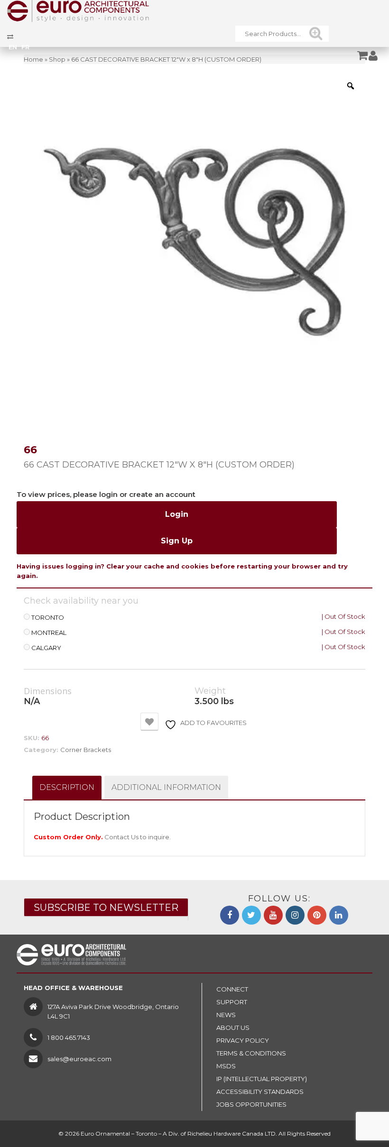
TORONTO (47, 617)
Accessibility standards (260, 1091)
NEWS (226, 1015)
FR (25, 47)
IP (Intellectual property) (261, 1079)
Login (176, 514)
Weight (210, 691)
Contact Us (121, 837)
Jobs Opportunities (251, 1104)
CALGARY (46, 647)
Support (231, 1002)
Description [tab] (66, 787)
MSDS (226, 1066)
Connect (232, 989)
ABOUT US (233, 1027)
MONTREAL (48, 632)
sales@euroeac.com (79, 1059)
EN (13, 47)
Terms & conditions (251, 1053)
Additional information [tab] (166, 787)
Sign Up (177, 540)
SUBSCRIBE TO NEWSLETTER (106, 907)
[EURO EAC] (78, 10)
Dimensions (48, 691)
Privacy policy (242, 1040)
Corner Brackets (85, 749)
